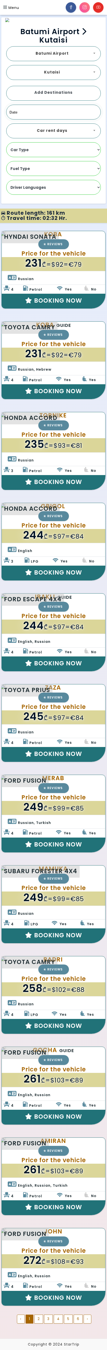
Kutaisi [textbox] (52, 72)
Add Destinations (53, 92)
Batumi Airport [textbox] (52, 53)
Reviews (55, 244)
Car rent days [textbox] (52, 130)
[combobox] (53, 53)
